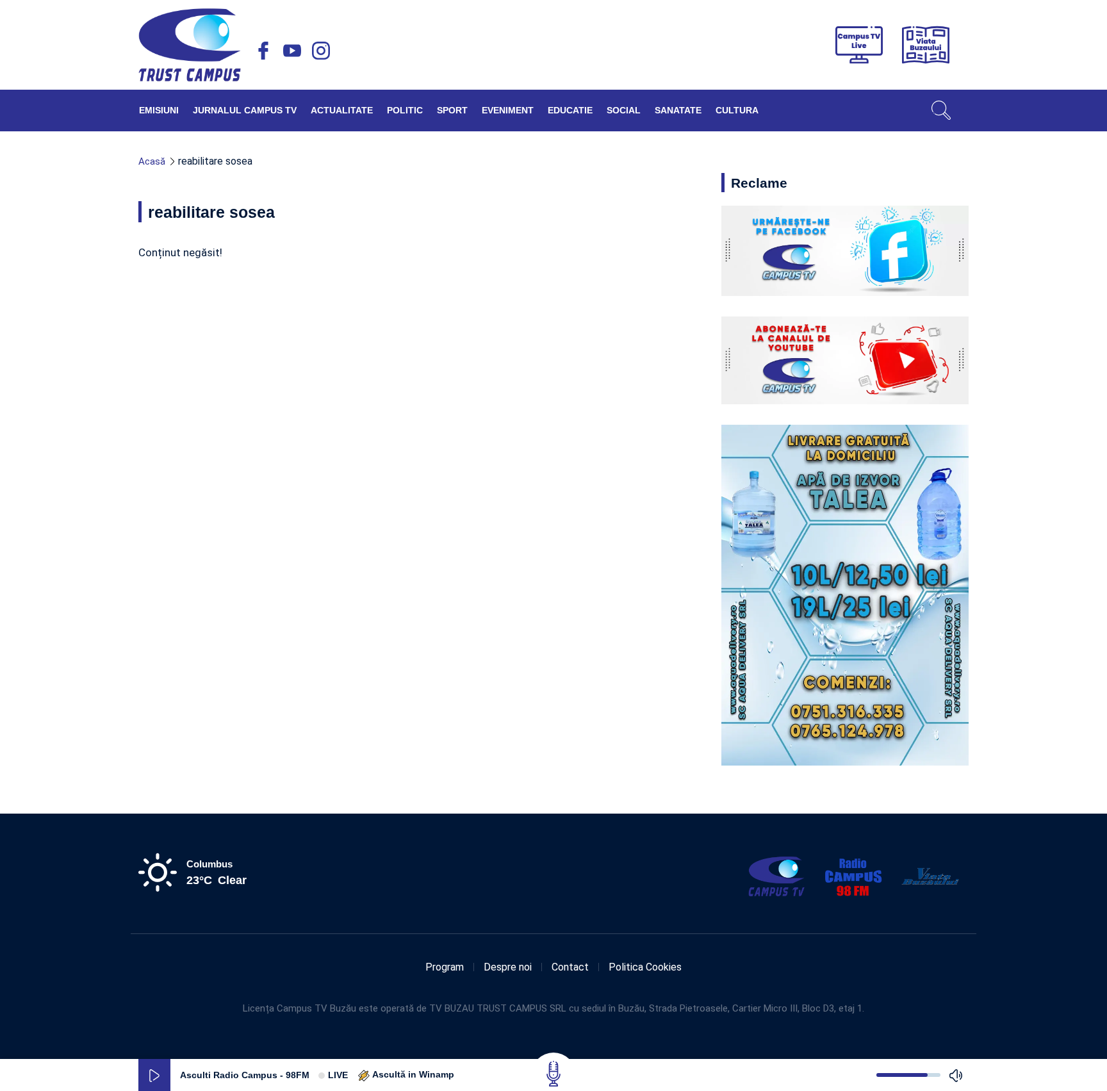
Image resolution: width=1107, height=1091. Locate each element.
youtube (292, 50)
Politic (405, 110)
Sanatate (678, 110)
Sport (452, 110)
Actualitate (342, 110)
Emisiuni (159, 110)
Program (444, 967)
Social (624, 110)
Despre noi (508, 967)
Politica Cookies (645, 967)
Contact (570, 967)
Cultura (737, 110)
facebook (263, 50)
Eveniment (508, 110)
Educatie (570, 110)
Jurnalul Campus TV (245, 110)
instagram (321, 50)
